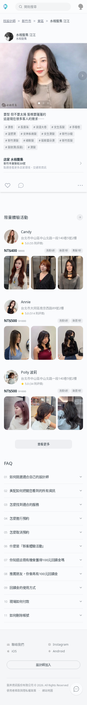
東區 (40, 21)
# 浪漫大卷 (40, 127)
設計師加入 (43, 665)
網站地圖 (47, 690)
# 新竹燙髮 (12, 140)
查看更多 (43, 444)
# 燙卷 (9, 127)
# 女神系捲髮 (29, 134)
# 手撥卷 (75, 127)
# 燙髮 (32, 147)
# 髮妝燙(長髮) (14, 147)
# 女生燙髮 (48, 134)
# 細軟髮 (28, 140)
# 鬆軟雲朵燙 (47, 140)
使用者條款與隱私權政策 (21, 690)
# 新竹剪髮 (66, 140)
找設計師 (9, 21)
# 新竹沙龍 (66, 134)
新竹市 (26, 21)
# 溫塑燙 (10, 134)
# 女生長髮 (58, 127)
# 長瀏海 (23, 127)
